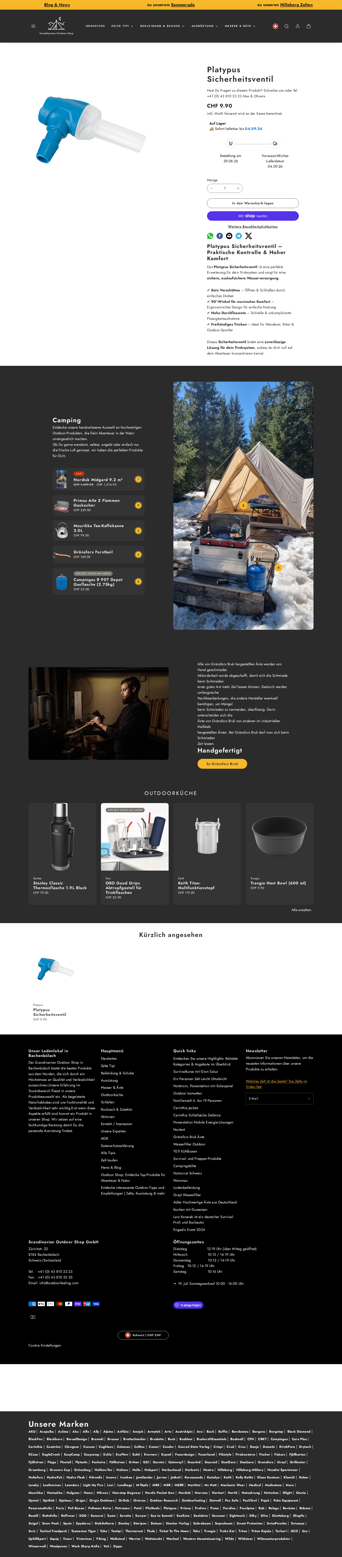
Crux (242, 1446)
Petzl (138, 1508)
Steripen (140, 1523)
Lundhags (125, 1485)
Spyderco (83, 1523)
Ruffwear (68, 1515)
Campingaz (280, 1439)
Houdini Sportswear (283, 1470)
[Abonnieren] (309, 1098)
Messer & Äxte (238, 26)
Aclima (63, 1431)
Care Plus (300, 1439)
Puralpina (248, 1508)
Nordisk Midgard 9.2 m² (98, 480)
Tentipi (116, 1531)
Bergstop (276, 1431)
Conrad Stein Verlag (194, 1446)
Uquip (55, 1538)
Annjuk (138, 1431)
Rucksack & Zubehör (116, 1109)
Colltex (140, 1446)
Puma (215, 1508)
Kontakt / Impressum (116, 1123)
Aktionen (108, 1116)
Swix (32, 1531)
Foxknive (99, 1462)
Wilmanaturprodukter (274, 1538)
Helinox (122, 1470)
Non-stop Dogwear (127, 1492)
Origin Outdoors (102, 1500)
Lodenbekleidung (186, 1187)
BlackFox (36, 1439)
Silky (253, 1515)
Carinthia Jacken (186, 1107)
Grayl (282, 1462)
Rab (261, 1508)
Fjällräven (36, 1462)
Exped (166, 1454)
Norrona (202, 1492)
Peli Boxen (76, 1508)
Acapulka (47, 1431)
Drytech (305, 1446)
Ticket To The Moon (174, 1531)
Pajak (265, 1500)
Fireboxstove (246, 1454)
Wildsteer (246, 1538)
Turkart (282, 1531)
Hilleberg (225, 1470)
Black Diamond (299, 1431)
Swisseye (298, 1523)
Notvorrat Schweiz (187, 1173)
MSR (167, 1485)
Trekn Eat (228, 1531)
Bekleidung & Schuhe (160, 26)
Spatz (68, 1523)
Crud (231, 1446)
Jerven (162, 1477)
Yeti (107, 1546)
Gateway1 (176, 1462)
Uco (305, 1531)
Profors (201, 1508)
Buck (172, 1439)
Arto (168, 1431)
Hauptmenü (112, 1051)
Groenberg (37, 1470)
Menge (212, 180)
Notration (272, 1492)
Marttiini (194, 1485)
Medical (255, 1485)
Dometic (269, 1446)
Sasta (112, 1515)
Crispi (219, 1446)
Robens (305, 1508)
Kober (304, 1477)
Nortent (179, 1129)
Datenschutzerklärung (117, 1145)
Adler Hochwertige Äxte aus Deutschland (205, 1202)
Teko (104, 1531)
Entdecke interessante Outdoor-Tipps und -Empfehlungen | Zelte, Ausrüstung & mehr (133, 1190)
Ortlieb (124, 1500)
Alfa (86, 1431)
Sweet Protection (250, 1523)
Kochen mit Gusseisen (190, 1209)
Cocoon (89, 1446)
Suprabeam (224, 1523)
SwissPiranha (277, 1523)
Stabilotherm (105, 1523)
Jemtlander (145, 1477)
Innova (111, 1477)
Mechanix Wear (233, 1485)
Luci (110, 1485)
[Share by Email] (229, 237)
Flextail (66, 1462)
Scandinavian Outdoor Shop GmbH (63, 1242)
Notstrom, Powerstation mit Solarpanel (203, 1086)
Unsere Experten (113, 1131)
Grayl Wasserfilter (187, 1195)
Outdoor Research (164, 1500)
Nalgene (73, 1492)
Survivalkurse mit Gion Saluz (195, 1071)
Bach (211, 1431)
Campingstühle (184, 1165)
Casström (54, 1446)
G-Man (134, 1462)
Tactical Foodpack (54, 1531)
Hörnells (96, 1477)
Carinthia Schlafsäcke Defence (196, 1115)
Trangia (210, 1531)
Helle (137, 1470)
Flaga (52, 1462)
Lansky (34, 1485)
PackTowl (250, 1500)
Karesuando (194, 1477)
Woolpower (59, 1546)
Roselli (33, 1515)
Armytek (154, 1431)
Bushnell (237, 1439)
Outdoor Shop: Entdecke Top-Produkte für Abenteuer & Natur (133, 1177)
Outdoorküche (112, 1094)
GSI (146, 1462)
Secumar (219, 1515)
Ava (200, 1431)
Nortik (233, 1492)
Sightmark (237, 1515)
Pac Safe (232, 1500)
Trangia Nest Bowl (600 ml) (278, 883)
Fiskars (280, 1454)
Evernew (151, 1454)
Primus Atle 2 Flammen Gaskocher (97, 503)
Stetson (157, 1523)
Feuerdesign (185, 1454)
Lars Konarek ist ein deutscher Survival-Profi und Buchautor (203, 1219)
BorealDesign (77, 1439)
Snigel (33, 1523)
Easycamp (92, 1454)
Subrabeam (202, 1523)
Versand (230, 113)
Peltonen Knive (100, 1508)
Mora (290, 1485)
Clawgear (72, 1446)
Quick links (184, 1051)
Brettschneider (135, 1439)
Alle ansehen (301, 909)
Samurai (97, 1515)
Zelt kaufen (109, 1160)
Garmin (159, 1462)
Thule (151, 1531)
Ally (96, 1431)
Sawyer (141, 1515)
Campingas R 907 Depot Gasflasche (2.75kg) (98, 582)
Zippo (117, 1546)
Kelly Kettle (245, 1477)
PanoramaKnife (40, 1508)
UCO (295, 1531)
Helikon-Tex (104, 1470)
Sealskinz (201, 1515)
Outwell (215, 1500)
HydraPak (55, 1477)
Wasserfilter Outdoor (189, 1144)
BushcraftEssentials (212, 1439)
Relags (274, 1508)
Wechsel (173, 1538)
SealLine (183, 1515)
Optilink (49, 1500)
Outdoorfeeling (194, 1500)
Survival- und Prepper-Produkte (197, 1158)
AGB (104, 1138)
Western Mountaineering (202, 1538)
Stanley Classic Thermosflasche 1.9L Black (60, 885)
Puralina (230, 1508)
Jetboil (176, 1477)
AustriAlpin (184, 1431)
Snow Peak (51, 1523)
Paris (60, 1508)
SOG (83, 1515)
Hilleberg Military (250, 1470)
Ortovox (140, 1500)
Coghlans (106, 1446)
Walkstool (118, 1538)
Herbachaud (172, 1470)
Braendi (97, 1439)
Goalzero (247, 1462)
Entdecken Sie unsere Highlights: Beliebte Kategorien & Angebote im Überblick (205, 1061)
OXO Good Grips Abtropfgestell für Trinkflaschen (124, 887)
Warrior (135, 1538)
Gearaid (211, 1462)
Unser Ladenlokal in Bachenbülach (48, 1053)
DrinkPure (287, 1446)
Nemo (89, 1492)
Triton (243, 1531)
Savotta (126, 1515)
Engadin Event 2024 (189, 1229)
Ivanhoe (126, 1477)
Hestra (209, 1470)
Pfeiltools (153, 1508)
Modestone (274, 1485)
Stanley (124, 1523)
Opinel (34, 1500)
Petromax (180, 1180)
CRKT (263, 1439)
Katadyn (214, 1477)
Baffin (223, 1431)
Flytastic (82, 1462)
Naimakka (55, 1492)
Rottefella (50, 1515)
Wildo (230, 1538)
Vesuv (68, 1538)
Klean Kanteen (269, 1477)
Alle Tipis (108, 1152)
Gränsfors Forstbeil (93, 552)
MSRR (180, 1485)
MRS (156, 1485)
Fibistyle (226, 1454)
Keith (228, 1477)
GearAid (194, 1462)
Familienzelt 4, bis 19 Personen (197, 1100)
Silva (265, 1515)
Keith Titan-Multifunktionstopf (196, 885)
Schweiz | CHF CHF (147, 1335)
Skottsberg (281, 1515)
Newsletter (257, 1051)
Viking (101, 1538)
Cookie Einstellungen (44, 1345)
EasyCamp (72, 1454)
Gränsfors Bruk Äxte (188, 1136)
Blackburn (55, 1439)
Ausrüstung (203, 26)
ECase (33, 1454)
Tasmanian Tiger (84, 1531)
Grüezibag (83, 1470)
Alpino (108, 1431)
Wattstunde (154, 1538)
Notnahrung (251, 1492)
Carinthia (36, 1446)
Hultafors (36, 1477)
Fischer (265, 1454)
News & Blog (111, 1167)
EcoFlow (122, 1454)
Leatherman (52, 1485)
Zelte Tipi (120, 26)
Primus (186, 1508)
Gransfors (266, 1462)
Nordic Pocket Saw (160, 1492)
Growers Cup (60, 1470)
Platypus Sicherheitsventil (49, 1012)
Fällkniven (117, 1462)
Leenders (72, 1485)
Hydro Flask (76, 1477)
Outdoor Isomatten (187, 1093)
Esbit (136, 1454)
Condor (169, 1446)
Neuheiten (95, 26)
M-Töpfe (142, 1485)
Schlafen (107, 1102)
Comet (154, 1446)
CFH (251, 1439)
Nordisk (185, 1492)
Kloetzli (290, 1477)
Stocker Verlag (178, 1523)
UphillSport (37, 1538)
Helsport (151, 1470)
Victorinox (84, 1538)
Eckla (108, 1454)
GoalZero (229, 1462)
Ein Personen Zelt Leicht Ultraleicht (200, 1078)
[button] (33, 26)
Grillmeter (298, 1462)
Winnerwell (37, 1546)
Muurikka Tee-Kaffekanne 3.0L (99, 528)
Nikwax (103, 1492)
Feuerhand (207, 1454)
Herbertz (192, 1470)
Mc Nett (211, 1485)
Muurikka (36, 1492)
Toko (197, 1531)
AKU (32, 1431)
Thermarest (134, 1531)
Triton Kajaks (261, 1531)
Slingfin (299, 1515)
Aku (76, 1431)
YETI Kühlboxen (185, 1151)
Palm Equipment (286, 1500)
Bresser (113, 1439)
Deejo (255, 1446)
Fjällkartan (298, 1454)
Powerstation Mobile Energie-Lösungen (203, 1122)
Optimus (66, 1500)
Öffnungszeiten (188, 1242)
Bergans (259, 1431)
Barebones (240, 1431)
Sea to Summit (162, 1515)
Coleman (124, 1446)
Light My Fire (93, 1485)
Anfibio (123, 1431)
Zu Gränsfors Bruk (222, 763)
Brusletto (157, 1439)
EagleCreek (51, 1454)
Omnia (301, 1492)
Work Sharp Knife (85, 1546)
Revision (289, 1508)
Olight (288, 1492)
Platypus (171, 1508)
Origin (81, 1500)
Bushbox (187, 1439)
